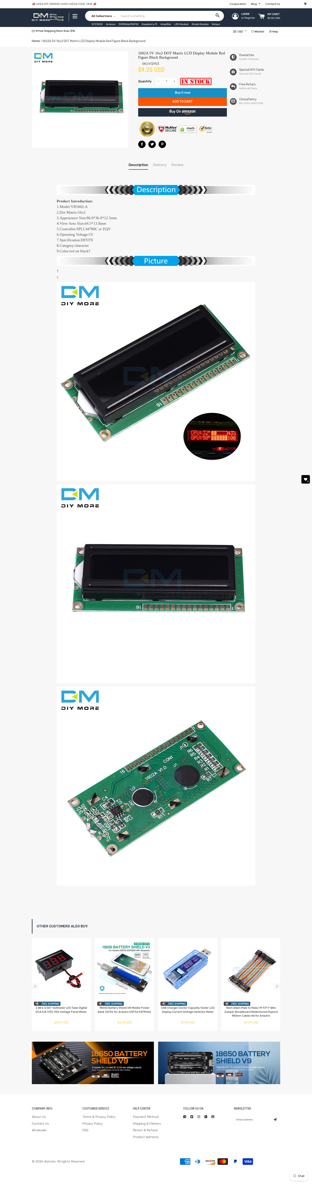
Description (138, 165)
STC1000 (97, 24)
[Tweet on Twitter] (152, 144)
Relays (216, 24)
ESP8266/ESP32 (129, 24)
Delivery (160, 165)
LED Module (181, 24)
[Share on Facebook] (142, 144)
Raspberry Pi (149, 24)
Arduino (110, 24)
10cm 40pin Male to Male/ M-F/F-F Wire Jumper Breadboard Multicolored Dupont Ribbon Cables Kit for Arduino (251, 1011)
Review (177, 165)
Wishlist (259, 31)
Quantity (145, 81)
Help (274, 31)
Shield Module (200, 24)
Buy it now (182, 93)
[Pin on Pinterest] (162, 144)
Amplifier (165, 24)
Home (36, 41)
